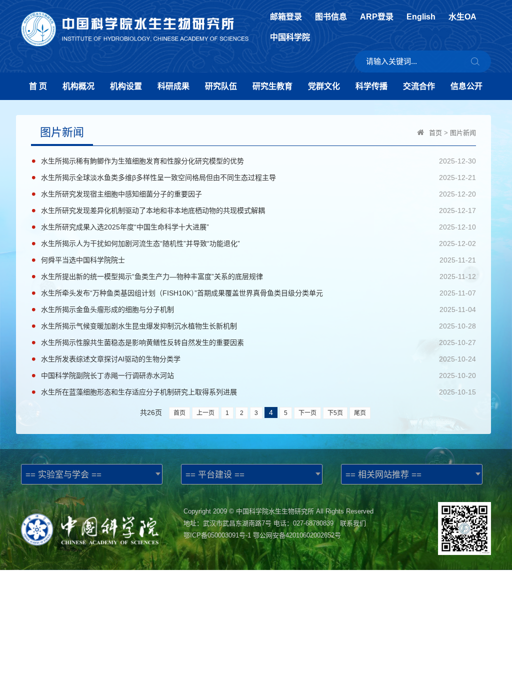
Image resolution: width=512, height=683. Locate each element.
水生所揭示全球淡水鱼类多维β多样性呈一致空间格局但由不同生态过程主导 (158, 178)
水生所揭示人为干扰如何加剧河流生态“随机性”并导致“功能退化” (140, 244)
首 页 (38, 86)
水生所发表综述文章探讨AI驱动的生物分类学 (110, 359)
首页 (435, 132)
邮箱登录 (286, 17)
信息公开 (466, 86)
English (421, 17)
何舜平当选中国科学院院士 (83, 260)
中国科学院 (290, 37)
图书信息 (331, 17)
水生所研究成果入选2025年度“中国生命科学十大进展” (125, 227)
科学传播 (372, 86)
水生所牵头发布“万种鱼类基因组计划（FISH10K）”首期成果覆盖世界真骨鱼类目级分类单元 (182, 293)
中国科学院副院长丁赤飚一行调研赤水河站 (107, 376)
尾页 (360, 413)
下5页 (335, 413)
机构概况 (78, 86)
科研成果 (174, 86)
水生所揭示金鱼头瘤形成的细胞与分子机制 (107, 310)
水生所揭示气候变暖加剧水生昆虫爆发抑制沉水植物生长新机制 (139, 326)
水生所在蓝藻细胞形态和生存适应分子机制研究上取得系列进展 (139, 392)
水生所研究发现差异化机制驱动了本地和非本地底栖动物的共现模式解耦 (153, 210)
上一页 (205, 413)
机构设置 (126, 86)
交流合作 (419, 86)
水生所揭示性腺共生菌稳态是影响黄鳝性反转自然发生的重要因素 (142, 342)
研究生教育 (272, 86)
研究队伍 (221, 86)
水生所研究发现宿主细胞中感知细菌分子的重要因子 (121, 194)
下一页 (307, 413)
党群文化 (324, 86)
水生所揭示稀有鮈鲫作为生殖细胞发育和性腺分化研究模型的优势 (142, 161)
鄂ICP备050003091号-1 (217, 535)
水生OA (462, 17)
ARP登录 (377, 17)
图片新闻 (463, 132)
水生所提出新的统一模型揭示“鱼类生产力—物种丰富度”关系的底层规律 (152, 276)
